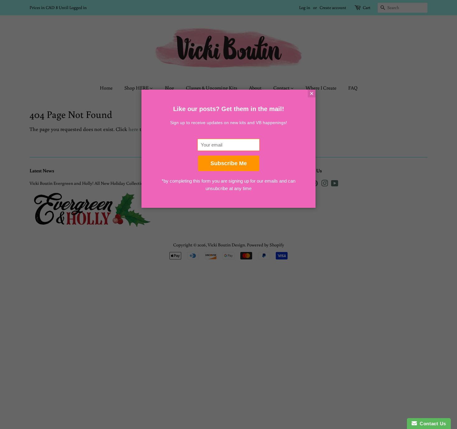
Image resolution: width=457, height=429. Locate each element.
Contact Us (431, 423)
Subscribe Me (228, 163)
